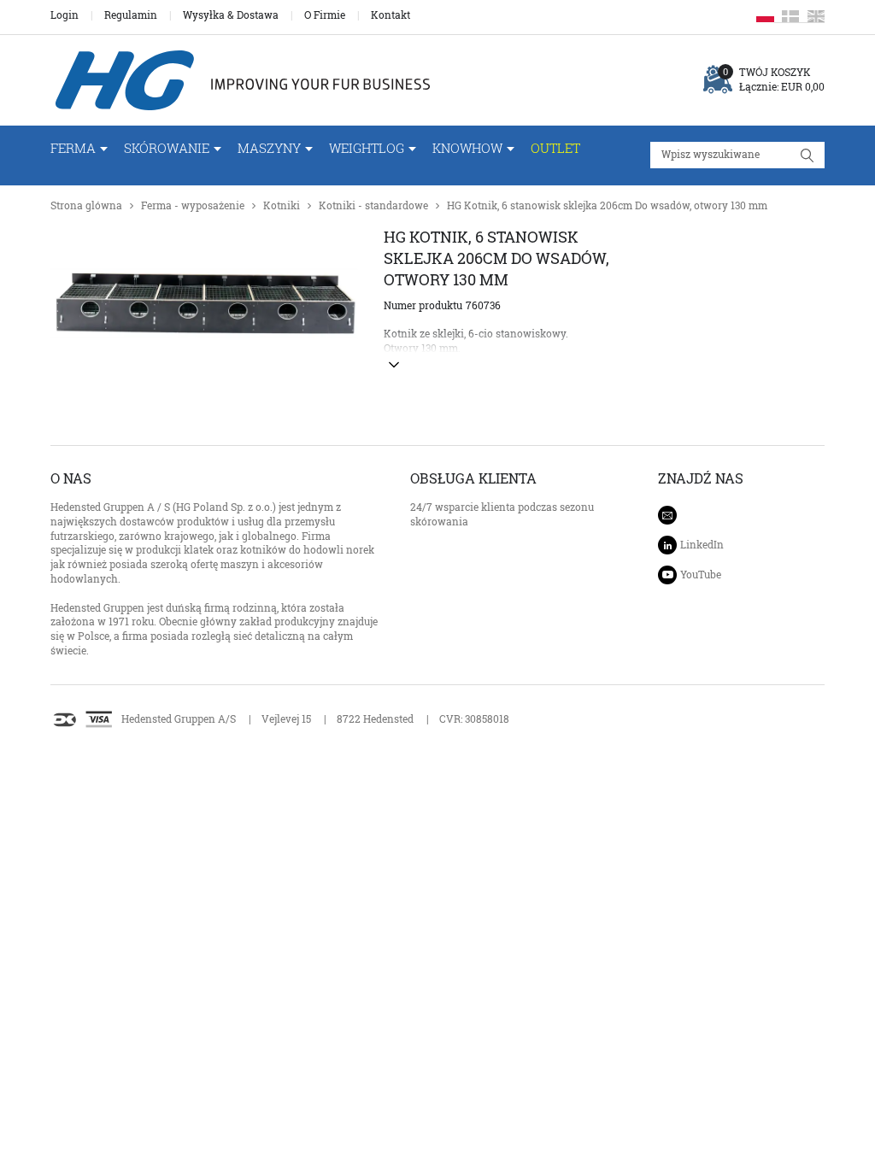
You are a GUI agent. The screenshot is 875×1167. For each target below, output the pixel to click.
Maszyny (269, 148)
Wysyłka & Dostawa (231, 15)
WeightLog (366, 148)
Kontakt (390, 15)
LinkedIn (702, 544)
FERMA (73, 148)
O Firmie (324, 15)
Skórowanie (166, 148)
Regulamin (130, 15)
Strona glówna (86, 205)
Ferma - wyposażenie (192, 205)
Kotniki (281, 205)
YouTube (700, 574)
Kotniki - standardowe (373, 205)
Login (64, 15)
